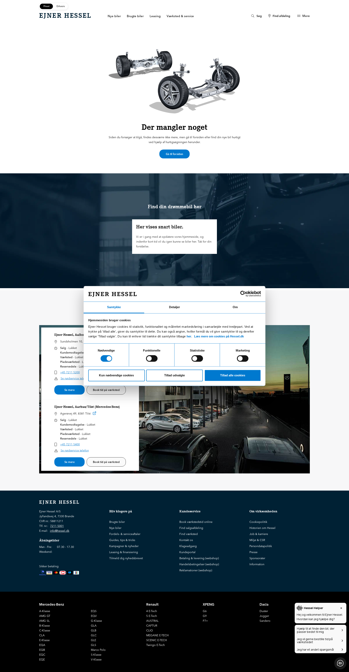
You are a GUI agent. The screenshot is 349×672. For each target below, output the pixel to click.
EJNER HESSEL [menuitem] (65, 15)
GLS (93, 645)
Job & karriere (258, 534)
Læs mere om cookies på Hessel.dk (219, 336)
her (189, 336)
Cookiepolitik (258, 522)
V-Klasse (96, 659)
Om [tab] (235, 307)
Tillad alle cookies (232, 375)
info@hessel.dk (59, 531)
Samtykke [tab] (114, 307)
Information (256, 564)
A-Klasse (44, 611)
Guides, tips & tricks (122, 540)
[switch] (152, 358)
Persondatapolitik (260, 546)
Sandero (265, 621)
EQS (94, 611)
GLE (93, 640)
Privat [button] (46, 6)
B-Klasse (44, 625)
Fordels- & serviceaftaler (124, 534)
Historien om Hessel (262, 528)
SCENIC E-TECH (156, 640)
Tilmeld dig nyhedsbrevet (126, 558)
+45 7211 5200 (70, 372)
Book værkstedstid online (195, 522)
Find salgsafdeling (191, 528)
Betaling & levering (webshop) (199, 558)
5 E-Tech (151, 616)
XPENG (208, 604)
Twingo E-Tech (155, 645)
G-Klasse (96, 621)
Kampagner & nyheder (124, 546)
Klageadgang (188, 546)
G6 (205, 611)
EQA (42, 645)
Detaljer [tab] (174, 307)
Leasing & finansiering (123, 552)
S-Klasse (96, 654)
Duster (264, 611)
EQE (42, 659)
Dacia (264, 604)
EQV (94, 616)
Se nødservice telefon (75, 378)
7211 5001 (57, 526)
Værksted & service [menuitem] (180, 16)
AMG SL (44, 621)
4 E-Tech (151, 611)
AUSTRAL (152, 621)
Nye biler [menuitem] (114, 16)
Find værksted (188, 534)
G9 (205, 616)
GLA (94, 625)
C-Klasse (44, 630)
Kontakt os (186, 540)
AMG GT (44, 616)
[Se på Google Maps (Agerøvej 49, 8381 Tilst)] (95, 414)
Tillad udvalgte (174, 375)
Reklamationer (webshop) (195, 570)
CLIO (149, 630)
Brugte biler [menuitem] (135, 16)
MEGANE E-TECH (157, 635)
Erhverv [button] (61, 6)
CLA (42, 635)
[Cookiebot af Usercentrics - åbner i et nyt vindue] (243, 294)
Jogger (264, 616)
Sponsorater (257, 558)
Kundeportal (187, 552)
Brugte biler (117, 522)
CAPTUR (151, 625)
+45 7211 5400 (70, 444)
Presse (253, 552)
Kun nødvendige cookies (116, 375)
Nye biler (115, 528)
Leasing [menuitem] (155, 16)
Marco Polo (98, 650)
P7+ (205, 621)
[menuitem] (256, 16)
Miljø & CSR (257, 540)
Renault (152, 604)
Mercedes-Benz (51, 604)
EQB (42, 650)
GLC (94, 635)
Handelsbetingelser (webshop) (199, 564)
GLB (93, 630)
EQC (42, 654)
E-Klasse (44, 640)
